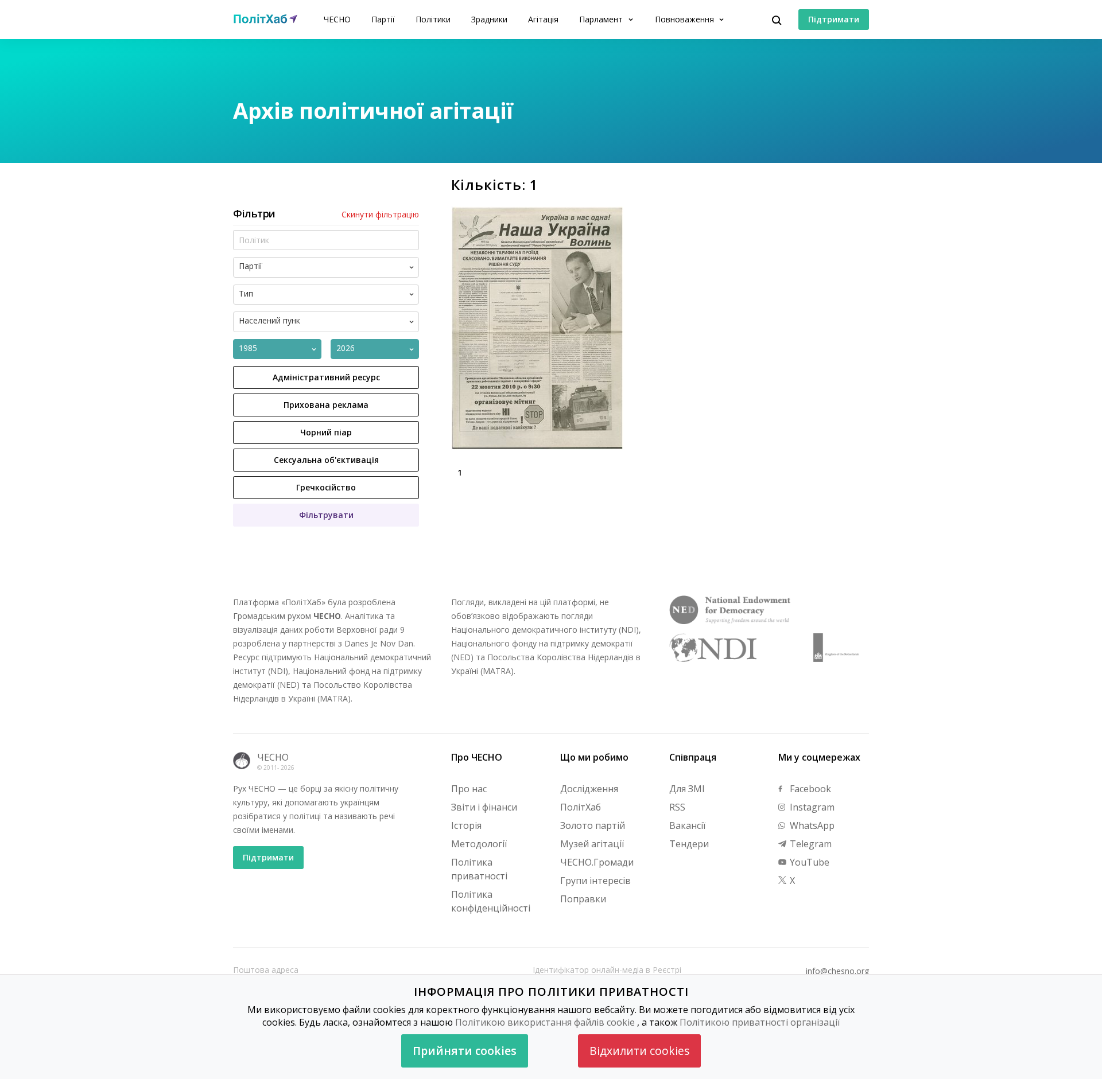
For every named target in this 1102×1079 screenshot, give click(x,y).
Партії (383, 19)
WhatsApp (811, 825)
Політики (433, 19)
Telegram (809, 844)
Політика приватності (479, 869)
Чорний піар (326, 432)
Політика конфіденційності (490, 901)
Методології (479, 844)
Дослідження (589, 788)
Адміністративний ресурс (326, 377)
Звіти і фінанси (484, 807)
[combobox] (335, 267)
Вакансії (687, 825)
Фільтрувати (326, 514)
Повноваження (685, 19)
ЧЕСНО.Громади (597, 862)
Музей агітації (592, 844)
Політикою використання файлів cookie (545, 1022)
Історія (466, 825)
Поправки (583, 899)
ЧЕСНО (337, 19)
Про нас (469, 788)
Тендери (689, 844)
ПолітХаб (580, 807)
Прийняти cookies (465, 1050)
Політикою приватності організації (760, 1022)
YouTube (808, 862)
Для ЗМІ (687, 788)
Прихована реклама (326, 404)
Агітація (543, 19)
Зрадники (489, 19)
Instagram (811, 807)
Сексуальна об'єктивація (326, 459)
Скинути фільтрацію (380, 214)
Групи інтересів (595, 880)
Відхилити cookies (639, 1050)
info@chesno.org (837, 971)
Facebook (809, 788)
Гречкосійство (326, 487)
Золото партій (592, 825)
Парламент (602, 19)
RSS (677, 807)
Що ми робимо (594, 757)
